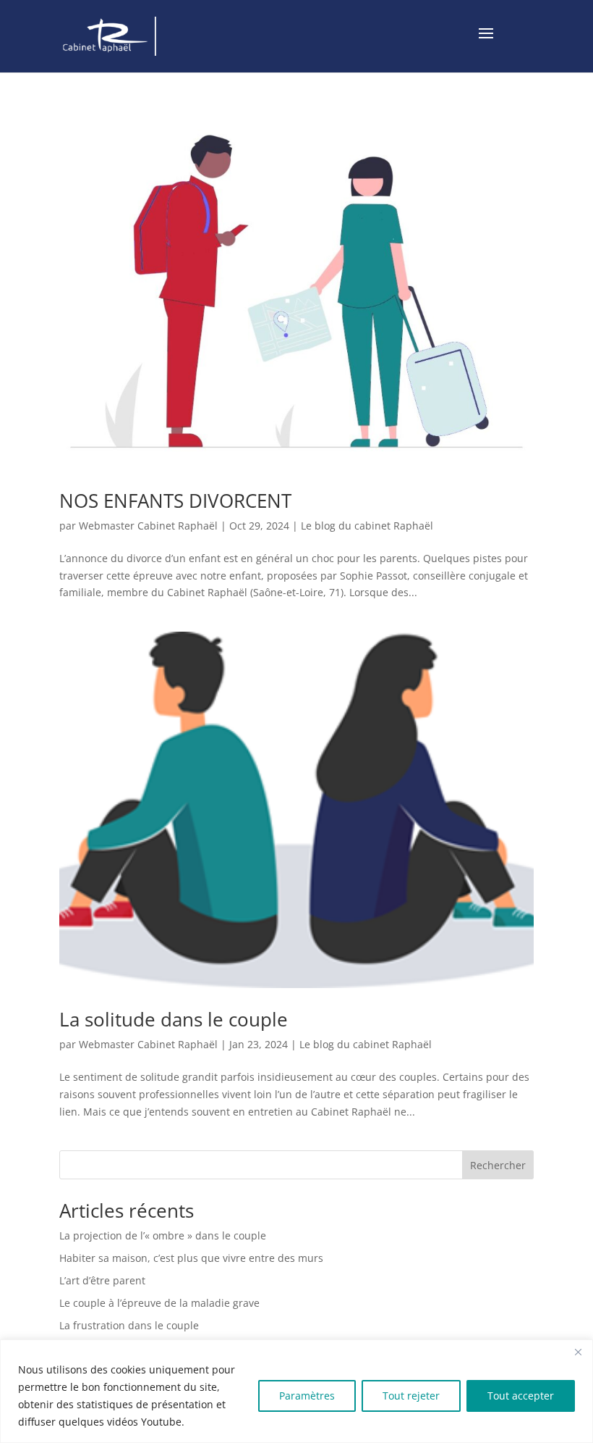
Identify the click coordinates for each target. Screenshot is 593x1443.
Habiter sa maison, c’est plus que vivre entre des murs (191, 1258)
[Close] (577, 1351)
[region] (296, 1391)
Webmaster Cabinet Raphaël (148, 525)
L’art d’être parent (102, 1280)
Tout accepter (520, 1395)
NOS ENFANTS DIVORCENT (175, 501)
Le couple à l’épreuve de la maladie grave (159, 1303)
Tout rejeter (411, 1395)
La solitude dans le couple (173, 1019)
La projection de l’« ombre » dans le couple (162, 1235)
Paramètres (307, 1395)
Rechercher (498, 1165)
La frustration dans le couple (129, 1325)
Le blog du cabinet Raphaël (367, 525)
